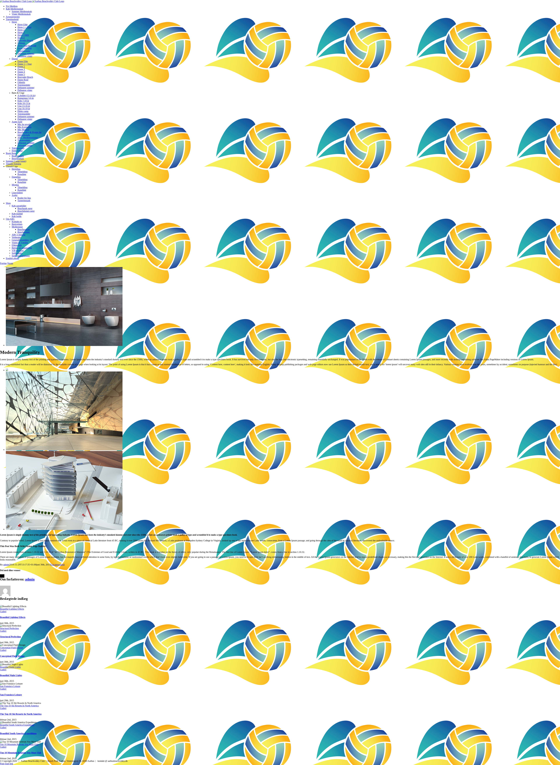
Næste (10, 263)
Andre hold (17, 122)
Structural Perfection (9, 628)
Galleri (3, 611)
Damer (15, 58)
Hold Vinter (17, 150)
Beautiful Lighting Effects (12, 609)
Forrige (3, 263)
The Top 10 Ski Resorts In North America (19, 705)
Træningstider (18, 148)
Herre (14, 22)
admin (6, 564)
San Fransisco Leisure (10, 686)
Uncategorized (57, 564)
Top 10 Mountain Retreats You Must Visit (19, 744)
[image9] (64, 345)
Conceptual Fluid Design (11, 647)
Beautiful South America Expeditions (17, 725)
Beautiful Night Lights (10, 667)
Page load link (6, 763)
